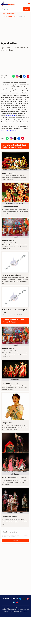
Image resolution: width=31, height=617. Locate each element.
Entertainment (10, 13)
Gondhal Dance (8, 240)
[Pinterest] (27, 598)
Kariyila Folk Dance (9, 516)
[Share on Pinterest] (28, 76)
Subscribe (15, 540)
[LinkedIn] (13, 602)
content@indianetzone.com (9, 130)
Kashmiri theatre (11, 116)
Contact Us (5, 599)
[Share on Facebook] (24, 76)
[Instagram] (17, 602)
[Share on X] (20, 76)
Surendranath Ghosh (10, 207)
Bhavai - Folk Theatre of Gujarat (14, 478)
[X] (24, 598)
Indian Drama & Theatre (10, 16)
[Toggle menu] (29, 3)
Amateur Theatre (8, 173)
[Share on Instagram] (17, 76)
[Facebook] (20, 598)
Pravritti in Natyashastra (11, 275)
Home (3, 13)
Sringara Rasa (7, 423)
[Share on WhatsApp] (13, 76)
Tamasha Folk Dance (10, 383)
